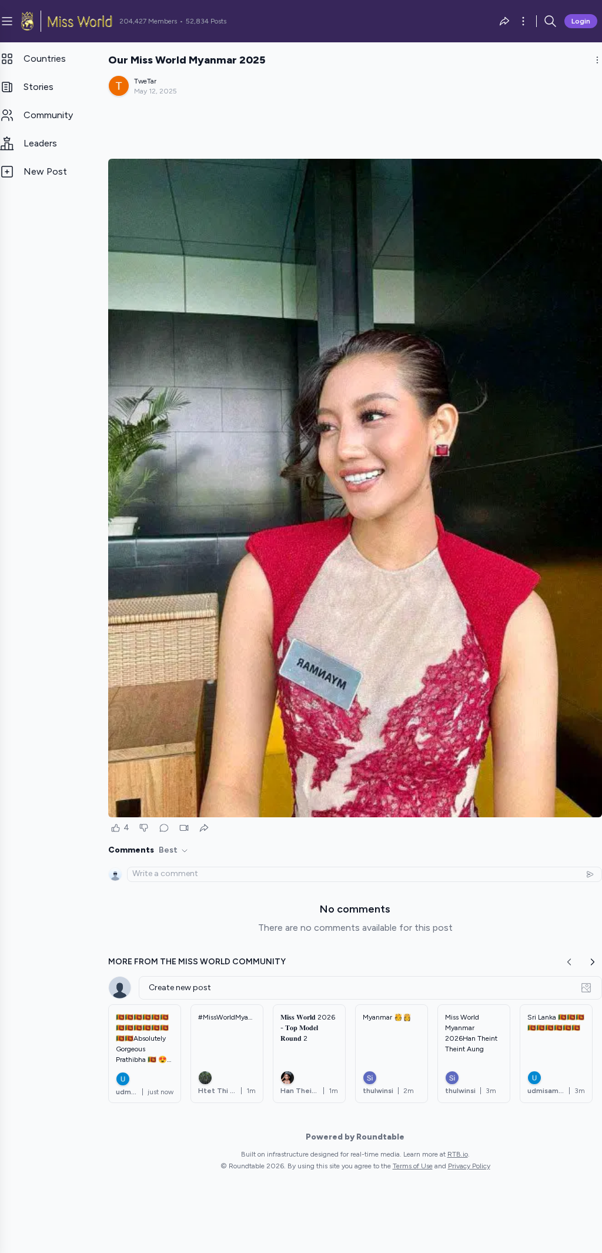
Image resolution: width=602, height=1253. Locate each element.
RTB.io (457, 1154)
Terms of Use (413, 1166)
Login (580, 21)
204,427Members (148, 21)
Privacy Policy (469, 1166)
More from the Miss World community (197, 962)
